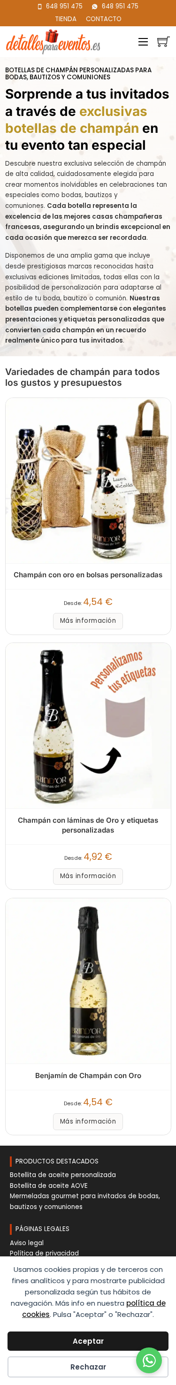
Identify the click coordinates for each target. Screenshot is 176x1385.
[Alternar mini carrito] (163, 41)
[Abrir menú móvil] (143, 42)
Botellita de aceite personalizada (63, 1175)
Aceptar (88, 1341)
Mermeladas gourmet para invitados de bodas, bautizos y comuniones (85, 1201)
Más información (88, 620)
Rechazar (88, 1367)
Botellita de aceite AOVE (49, 1185)
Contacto (104, 19)
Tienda (66, 19)
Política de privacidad (44, 1253)
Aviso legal (27, 1243)
